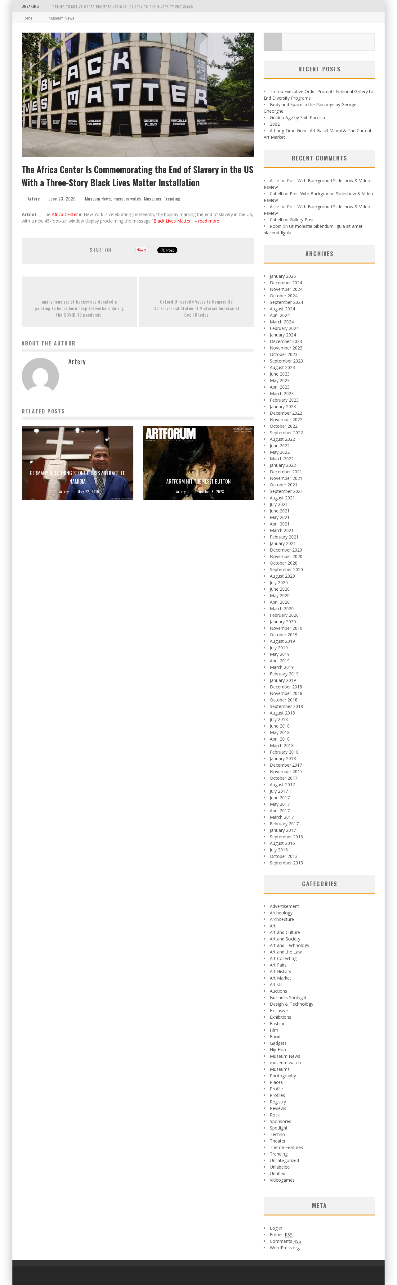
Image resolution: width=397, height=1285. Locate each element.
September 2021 (286, 491)
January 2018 (283, 758)
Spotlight (279, 1128)
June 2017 (280, 797)
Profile (276, 1089)
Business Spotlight (288, 997)
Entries (281, 1235)
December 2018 (286, 687)
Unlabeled (280, 1167)
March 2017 (282, 817)
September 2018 (286, 706)
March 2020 (282, 608)
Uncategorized (284, 1160)
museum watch (127, 198)
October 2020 (283, 563)
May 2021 (280, 517)
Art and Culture (285, 932)
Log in (276, 1228)
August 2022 (282, 439)
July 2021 (279, 504)
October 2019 (283, 635)
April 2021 (280, 524)
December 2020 (286, 550)
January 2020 (283, 621)
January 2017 (283, 830)
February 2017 (284, 824)
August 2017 (282, 784)
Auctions (278, 991)
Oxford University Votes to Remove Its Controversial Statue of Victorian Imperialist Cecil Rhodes (197, 308)
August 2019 (282, 641)
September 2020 (286, 569)
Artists (276, 984)
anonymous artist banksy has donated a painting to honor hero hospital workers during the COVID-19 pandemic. (79, 308)
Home (27, 18)
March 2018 (282, 745)
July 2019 (279, 648)
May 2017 (280, 804)
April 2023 (280, 387)
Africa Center (65, 214)
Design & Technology (291, 1004)
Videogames (282, 1180)
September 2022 (286, 432)
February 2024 (284, 328)
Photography (283, 1076)
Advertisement (284, 906)
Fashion (278, 1023)
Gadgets (278, 1043)
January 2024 (283, 335)
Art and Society (285, 939)
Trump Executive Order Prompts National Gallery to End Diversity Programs (123, 6)
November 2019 (286, 628)
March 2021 (282, 530)
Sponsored (281, 1121)
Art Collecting (283, 958)
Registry (278, 1102)
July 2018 (279, 719)
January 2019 (283, 680)
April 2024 (280, 315)
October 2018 (283, 700)
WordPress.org (285, 1248)
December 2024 (286, 283)
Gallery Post (302, 220)
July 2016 (279, 850)
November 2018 (286, 693)
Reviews (278, 1108)
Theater (278, 1141)
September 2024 (286, 302)
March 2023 (282, 393)
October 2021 (283, 485)
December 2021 (286, 472)
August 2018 (282, 713)
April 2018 (280, 739)
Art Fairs (278, 965)
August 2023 (282, 367)
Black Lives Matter (172, 221)
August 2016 (282, 843)
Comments (285, 1241)
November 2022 (286, 419)
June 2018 (280, 726)
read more (209, 221)
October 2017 (283, 778)
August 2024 (282, 309)
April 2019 (280, 661)
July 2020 (279, 582)
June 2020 (280, 589)
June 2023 (280, 374)
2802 (275, 124)
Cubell (276, 193)
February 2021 (284, 537)
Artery (34, 198)
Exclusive (279, 1010)
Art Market (280, 978)
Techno (277, 1134)
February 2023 (284, 400)
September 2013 (286, 863)
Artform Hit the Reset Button (198, 481)
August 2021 (282, 498)
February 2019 (284, 674)
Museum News (98, 198)
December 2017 (286, 765)
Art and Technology (289, 945)
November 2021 (286, 478)
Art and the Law (286, 952)
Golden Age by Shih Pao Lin (297, 117)
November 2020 (286, 556)
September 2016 (286, 837)
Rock (275, 1115)
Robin (275, 226)
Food (275, 1036)
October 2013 (283, 856)
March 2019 (282, 667)
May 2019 (280, 654)
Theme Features (286, 1147)
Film (274, 1030)
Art (273, 926)
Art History (280, 971)
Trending (172, 198)
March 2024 (282, 322)
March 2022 (282, 459)
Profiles (277, 1095)
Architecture (282, 919)
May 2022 (280, 452)
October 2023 (283, 354)
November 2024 (286, 289)
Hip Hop (278, 1050)
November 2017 (286, 771)
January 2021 (283, 543)
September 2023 (286, 361)
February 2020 (284, 615)
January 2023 (283, 406)
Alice (274, 180)
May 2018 (280, 732)
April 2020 (280, 602)
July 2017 (279, 791)
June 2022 (280, 446)
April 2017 (280, 811)
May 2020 (280, 595)
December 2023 (286, 341)
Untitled (277, 1173)
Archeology (281, 913)
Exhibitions (280, 1017)
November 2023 (286, 348)
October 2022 (283, 426)
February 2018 (284, 752)
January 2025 (283, 276)
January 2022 (283, 465)
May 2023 (280, 380)
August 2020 (282, 576)
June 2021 (280, 511)
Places (276, 1082)
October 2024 (283, 296)
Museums (152, 198)
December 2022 (286, 413)
